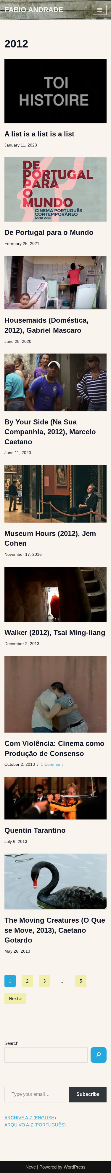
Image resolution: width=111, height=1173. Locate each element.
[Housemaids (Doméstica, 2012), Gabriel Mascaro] (55, 282)
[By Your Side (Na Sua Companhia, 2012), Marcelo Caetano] (55, 382)
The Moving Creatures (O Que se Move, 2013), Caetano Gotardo (54, 930)
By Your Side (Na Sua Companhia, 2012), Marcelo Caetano (50, 432)
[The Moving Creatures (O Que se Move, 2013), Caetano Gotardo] (55, 881)
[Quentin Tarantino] (55, 798)
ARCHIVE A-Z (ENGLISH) (30, 1117)
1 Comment (52, 764)
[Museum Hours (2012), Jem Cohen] (55, 494)
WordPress (75, 1166)
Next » (15, 998)
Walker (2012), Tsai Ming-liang (54, 632)
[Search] (99, 1055)
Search (11, 1043)
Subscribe (87, 1094)
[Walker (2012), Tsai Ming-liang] (55, 594)
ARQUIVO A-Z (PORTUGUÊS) (35, 1124)
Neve (30, 1166)
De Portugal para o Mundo (49, 232)
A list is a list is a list (39, 134)
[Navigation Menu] (100, 10)
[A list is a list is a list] (55, 91)
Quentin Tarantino (35, 830)
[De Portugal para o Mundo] (55, 189)
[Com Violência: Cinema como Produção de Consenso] (55, 694)
